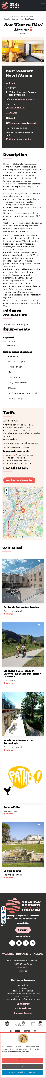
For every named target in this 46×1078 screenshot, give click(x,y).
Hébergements (27, 16)
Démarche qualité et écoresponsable (23, 994)
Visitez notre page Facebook (22, 123)
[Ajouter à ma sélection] (39, 561)
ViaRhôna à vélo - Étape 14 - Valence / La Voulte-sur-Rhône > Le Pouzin (22, 673)
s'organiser (14, 16)
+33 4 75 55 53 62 (16, 108)
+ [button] (6, 490)
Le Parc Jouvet (12, 870)
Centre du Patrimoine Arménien (22, 607)
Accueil (5, 16)
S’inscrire (23, 930)
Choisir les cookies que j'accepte (22, 1072)
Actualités (23, 985)
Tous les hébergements (13, 19)
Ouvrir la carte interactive (19, 480)
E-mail (11, 118)
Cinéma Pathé (12, 807)
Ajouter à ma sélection (19, 139)
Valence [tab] (8, 953)
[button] (4, 50)
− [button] (6, 493)
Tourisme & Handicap (23, 991)
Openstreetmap (29, 537)
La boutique (23, 1008)
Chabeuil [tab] (36, 953)
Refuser (22, 1066)
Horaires (23, 971)
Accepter (22, 1060)
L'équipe (23, 988)
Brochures (23, 1003)
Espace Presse (23, 1013)
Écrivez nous (23, 967)
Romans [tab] (22, 953)
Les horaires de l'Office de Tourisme (23, 999)
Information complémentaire (20, 99)
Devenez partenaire (23, 996)
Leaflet (20, 537)
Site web (12, 113)
